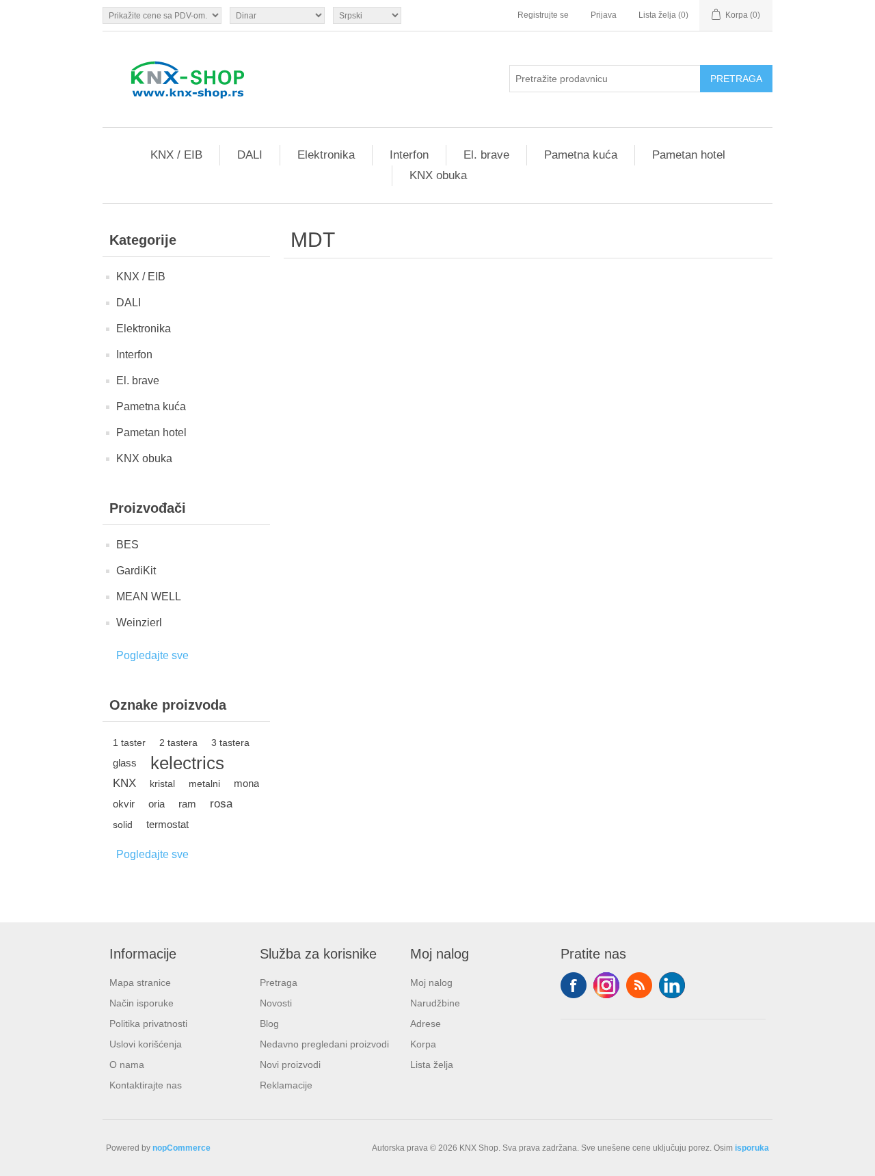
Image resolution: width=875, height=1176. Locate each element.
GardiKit (136, 570)
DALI (249, 154)
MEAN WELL (148, 596)
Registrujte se (543, 15)
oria (156, 804)
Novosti (276, 1003)
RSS (639, 985)
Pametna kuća (580, 154)
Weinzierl (139, 622)
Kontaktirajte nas (145, 1085)
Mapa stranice (140, 982)
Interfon (409, 154)
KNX (124, 783)
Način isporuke (141, 1003)
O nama (126, 1064)
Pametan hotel (688, 154)
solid (123, 824)
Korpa (423, 1044)
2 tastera (178, 742)
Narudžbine (435, 1003)
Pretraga (278, 982)
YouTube (672, 985)
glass (125, 763)
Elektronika (326, 154)
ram (187, 804)
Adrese (425, 1023)
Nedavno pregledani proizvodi (324, 1044)
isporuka (752, 1148)
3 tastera (230, 742)
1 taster (129, 742)
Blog (269, 1023)
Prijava (604, 15)
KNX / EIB (176, 154)
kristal (162, 783)
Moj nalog (431, 982)
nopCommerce (181, 1148)
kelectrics (187, 763)
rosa (221, 803)
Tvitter (606, 985)
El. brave (486, 154)
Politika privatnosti (148, 1023)
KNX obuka (438, 175)
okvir (124, 804)
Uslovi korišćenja (145, 1044)
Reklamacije (286, 1085)
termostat (167, 824)
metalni (204, 783)
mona (246, 783)
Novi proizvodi (290, 1064)
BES (127, 544)
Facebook (574, 985)
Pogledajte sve (152, 655)
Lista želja (431, 1064)
